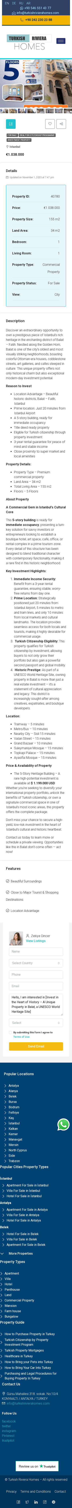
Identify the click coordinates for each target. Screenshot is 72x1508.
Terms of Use (21, 1036)
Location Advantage (25, 911)
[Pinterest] (54, 1502)
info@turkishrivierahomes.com (28, 1403)
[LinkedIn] (36, 1502)
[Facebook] (18, 1502)
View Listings (36, 941)
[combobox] (36, 963)
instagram (9, 1431)
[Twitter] (27, 1502)
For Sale (12, 135)
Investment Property (19, 140)
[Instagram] (45, 1502)
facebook (9, 1421)
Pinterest (8, 1436)
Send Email (36, 1046)
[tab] (11, 124)
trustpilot (8, 1440)
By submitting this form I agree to (33, 1034)
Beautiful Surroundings (26, 881)
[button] (36, 20)
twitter (6, 1426)
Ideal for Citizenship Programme (37, 135)
